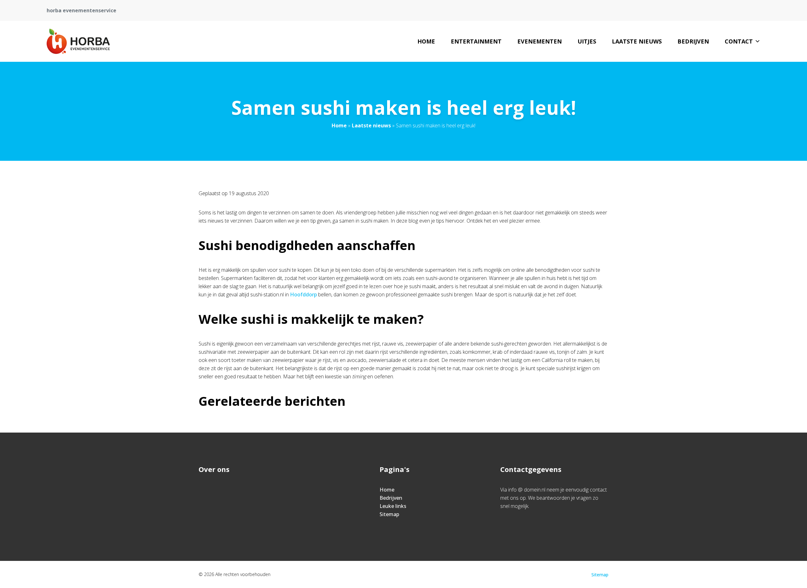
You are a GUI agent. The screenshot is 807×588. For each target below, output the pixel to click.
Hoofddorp (303, 294)
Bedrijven (693, 41)
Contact (739, 41)
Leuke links (393, 506)
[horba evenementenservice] (78, 41)
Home (426, 41)
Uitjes (587, 41)
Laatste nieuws (637, 41)
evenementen (539, 41)
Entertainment (476, 41)
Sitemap (389, 514)
